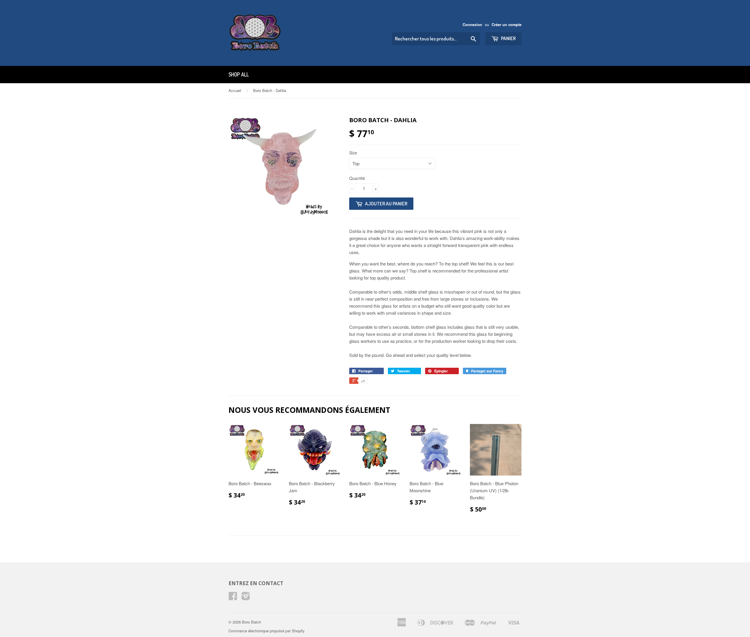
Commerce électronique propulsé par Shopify (267, 630)
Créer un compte (506, 24)
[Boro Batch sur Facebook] (233, 598)
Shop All (239, 74)
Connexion (472, 24)
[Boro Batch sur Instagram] (245, 598)
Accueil (235, 90)
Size (353, 153)
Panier (508, 38)
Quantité (357, 178)
